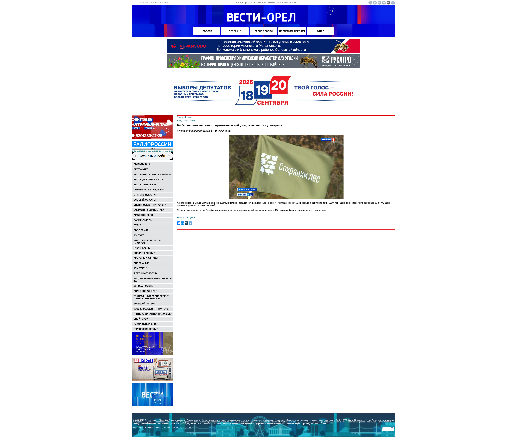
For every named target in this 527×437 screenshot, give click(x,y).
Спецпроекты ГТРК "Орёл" (150, 205)
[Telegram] (190, 223)
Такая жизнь (142, 248)
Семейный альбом (146, 258)
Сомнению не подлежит (149, 190)
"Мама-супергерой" (146, 324)
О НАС (320, 31)
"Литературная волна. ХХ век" (153, 314)
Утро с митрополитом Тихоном (147, 241)
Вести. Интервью (145, 184)
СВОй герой (141, 319)
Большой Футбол (144, 304)
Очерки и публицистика (149, 210)
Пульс (137, 225)
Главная (180, 117)
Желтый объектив (145, 273)
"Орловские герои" (146, 329)
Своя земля (141, 230)
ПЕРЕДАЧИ (235, 31)
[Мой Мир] (182, 223)
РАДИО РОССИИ (263, 31)
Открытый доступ (145, 195)
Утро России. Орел (145, 291)
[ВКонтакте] (178, 223)
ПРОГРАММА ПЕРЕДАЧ (292, 31)
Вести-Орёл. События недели (152, 174)
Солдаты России (144, 253)
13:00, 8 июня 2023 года (186, 121)
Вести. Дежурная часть (149, 179)
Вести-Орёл (141, 169)
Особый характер (145, 200)
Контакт (139, 235)
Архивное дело (143, 215)
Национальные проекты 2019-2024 (153, 279)
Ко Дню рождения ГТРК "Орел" (152, 309)
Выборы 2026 (142, 164)
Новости (188, 117)
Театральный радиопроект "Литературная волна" (151, 297)
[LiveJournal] (186, 223)
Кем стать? (141, 268)
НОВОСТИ (206, 31)
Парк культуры (143, 220)
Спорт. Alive (141, 263)
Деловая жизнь (143, 286)
